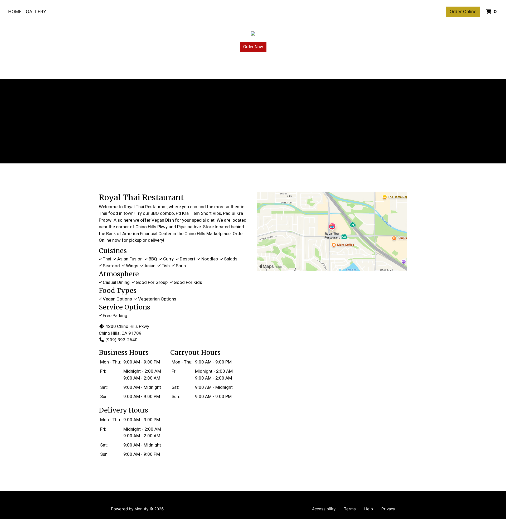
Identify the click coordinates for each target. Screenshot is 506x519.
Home (15, 11)
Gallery (36, 11)
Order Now (253, 46)
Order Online (463, 11)
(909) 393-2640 (121, 339)
